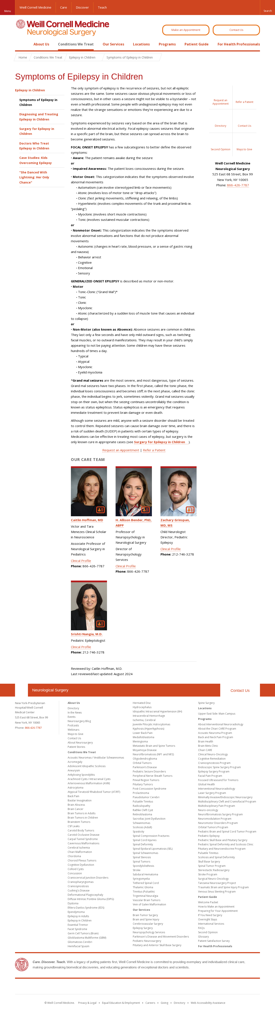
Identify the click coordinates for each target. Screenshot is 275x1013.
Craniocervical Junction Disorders (88, 877)
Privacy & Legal (87, 1003)
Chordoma (74, 856)
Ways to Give (75, 734)
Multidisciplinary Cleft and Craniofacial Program (227, 801)
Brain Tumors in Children (83, 817)
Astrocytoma (75, 787)
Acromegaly (75, 762)
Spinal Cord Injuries (144, 840)
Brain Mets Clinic (208, 746)
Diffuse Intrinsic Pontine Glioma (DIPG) (91, 899)
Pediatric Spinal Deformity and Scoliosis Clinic (225, 844)
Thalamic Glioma (143, 887)
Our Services (113, 44)
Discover (82, 7)
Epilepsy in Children (30, 90)
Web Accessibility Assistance (208, 1003)
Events (71, 717)
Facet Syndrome (77, 929)
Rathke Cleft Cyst (143, 810)
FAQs (201, 928)
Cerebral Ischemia (79, 847)
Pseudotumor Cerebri (146, 797)
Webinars (73, 730)
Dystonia (73, 903)
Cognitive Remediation (212, 758)
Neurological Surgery (50, 690)
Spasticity (138, 831)
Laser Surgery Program (212, 793)
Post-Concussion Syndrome (149, 788)
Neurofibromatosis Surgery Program (220, 814)
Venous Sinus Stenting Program (217, 891)
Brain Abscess (76, 805)
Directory (73, 708)
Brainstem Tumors (79, 822)
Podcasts (73, 725)
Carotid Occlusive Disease (83, 835)
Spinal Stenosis (142, 857)
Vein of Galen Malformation (149, 904)
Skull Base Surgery (209, 861)
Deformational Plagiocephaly (85, 895)
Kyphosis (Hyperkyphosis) (148, 728)
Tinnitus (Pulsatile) (143, 891)
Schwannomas (141, 823)
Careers (150, 1003)
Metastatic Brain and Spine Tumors (154, 746)
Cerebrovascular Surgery (148, 924)
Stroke (137, 870)
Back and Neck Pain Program (215, 737)
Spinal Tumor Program (212, 866)
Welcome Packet (208, 902)
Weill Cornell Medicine (35, 7)
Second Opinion (208, 932)
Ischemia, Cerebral (144, 720)
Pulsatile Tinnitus (143, 801)
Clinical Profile (81, 560)
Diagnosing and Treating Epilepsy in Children (38, 116)
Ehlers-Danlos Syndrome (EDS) (86, 907)
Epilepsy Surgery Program (213, 771)
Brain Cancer (75, 809)
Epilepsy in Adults (78, 916)
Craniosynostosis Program (214, 763)
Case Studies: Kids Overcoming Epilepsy (35, 160)
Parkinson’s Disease (145, 767)
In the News (75, 712)
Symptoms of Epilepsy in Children (38, 102)
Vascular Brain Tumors (146, 900)
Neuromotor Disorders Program (218, 823)
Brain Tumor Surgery (145, 915)
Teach (102, 7)
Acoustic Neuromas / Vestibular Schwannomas (96, 757)
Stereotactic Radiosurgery (213, 870)
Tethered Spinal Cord (146, 883)
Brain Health (205, 741)
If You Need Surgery (210, 915)
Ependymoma (76, 912)
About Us (41, 44)
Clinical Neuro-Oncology (213, 754)
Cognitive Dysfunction (81, 865)
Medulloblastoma (143, 737)
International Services (211, 924)
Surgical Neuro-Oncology (213, 879)
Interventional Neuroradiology (216, 788)
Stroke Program (207, 874)
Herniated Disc (142, 703)
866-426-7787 (238, 185)
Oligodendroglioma (145, 758)
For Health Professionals (239, 44)
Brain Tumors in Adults (81, 813)
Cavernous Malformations (83, 843)
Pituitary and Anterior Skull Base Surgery (157, 945)
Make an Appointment (185, 30)
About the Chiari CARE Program (217, 728)
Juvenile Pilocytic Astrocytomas (151, 724)
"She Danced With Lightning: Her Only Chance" (34, 177)
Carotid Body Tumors (81, 830)
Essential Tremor (78, 925)
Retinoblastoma (142, 814)
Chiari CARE (205, 750)
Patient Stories (76, 747)
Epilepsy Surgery (143, 928)
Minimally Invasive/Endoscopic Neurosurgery (225, 797)
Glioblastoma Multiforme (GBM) (87, 937)
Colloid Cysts (76, 869)
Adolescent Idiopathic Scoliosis (86, 766)
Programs (167, 44)
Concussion (75, 873)
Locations (141, 44)
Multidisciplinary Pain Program (216, 806)
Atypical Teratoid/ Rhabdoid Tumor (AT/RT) (94, 792)
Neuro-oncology (208, 810)
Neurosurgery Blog (79, 721)
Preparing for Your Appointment (218, 911)
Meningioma (140, 741)
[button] (267, 7)
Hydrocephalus (142, 707)
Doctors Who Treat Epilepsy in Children (34, 145)
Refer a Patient (154, 450)
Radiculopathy (141, 806)
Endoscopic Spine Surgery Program (219, 767)
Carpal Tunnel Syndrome (83, 839)
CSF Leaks (73, 826)
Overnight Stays (207, 919)
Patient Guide (197, 44)
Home (19, 44)
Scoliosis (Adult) (142, 827)
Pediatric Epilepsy (209, 836)
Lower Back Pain (143, 733)
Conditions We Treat (76, 44)
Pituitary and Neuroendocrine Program (222, 848)
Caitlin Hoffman (87, 520)
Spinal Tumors (141, 861)
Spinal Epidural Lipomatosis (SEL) (153, 848)
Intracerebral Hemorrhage (149, 716)
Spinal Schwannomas (145, 853)
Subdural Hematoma (145, 874)
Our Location (21, 690)
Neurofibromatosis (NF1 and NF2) (153, 754)
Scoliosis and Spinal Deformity (216, 857)
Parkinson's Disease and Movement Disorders (161, 936)
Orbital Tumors (142, 763)
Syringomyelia (141, 879)
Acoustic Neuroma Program (215, 733)
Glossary (203, 936)
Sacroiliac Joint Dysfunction (149, 818)
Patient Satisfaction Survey (214, 941)
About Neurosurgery (80, 742)
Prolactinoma (141, 793)
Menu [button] (7, 11)
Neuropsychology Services (149, 932)
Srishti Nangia (86, 634)
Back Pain (73, 796)
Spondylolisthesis (143, 866)
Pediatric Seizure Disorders (149, 771)
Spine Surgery (206, 703)
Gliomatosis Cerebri (80, 942)
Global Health (206, 784)
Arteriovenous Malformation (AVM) (89, 783)
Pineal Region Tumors (146, 780)
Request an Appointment (120, 450)
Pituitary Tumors (143, 784)
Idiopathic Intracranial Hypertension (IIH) (157, 711)
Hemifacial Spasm (78, 946)
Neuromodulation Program (214, 818)
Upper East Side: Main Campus (216, 713)
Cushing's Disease (79, 890)
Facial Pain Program (210, 776)
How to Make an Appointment (216, 906)
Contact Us (236, 30)
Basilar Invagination (80, 800)
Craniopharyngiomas (80, 882)
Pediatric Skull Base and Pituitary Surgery (222, 840)
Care (63, 7)
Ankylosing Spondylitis (81, 775)
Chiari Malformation (80, 852)
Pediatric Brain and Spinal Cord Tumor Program (227, 831)
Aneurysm (74, 770)
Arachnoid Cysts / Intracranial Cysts (89, 779)
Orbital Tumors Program (213, 827)
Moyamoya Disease (145, 750)
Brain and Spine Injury (146, 919)
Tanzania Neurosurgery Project (217, 883)
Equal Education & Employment (121, 1003)
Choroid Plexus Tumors (82, 860)
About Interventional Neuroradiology (220, 724)
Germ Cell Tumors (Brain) (83, 933)
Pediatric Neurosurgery (147, 941)
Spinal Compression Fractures (151, 836)
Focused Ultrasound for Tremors (218, 780)
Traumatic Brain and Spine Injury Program (223, 887)
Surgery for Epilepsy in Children (36, 131)
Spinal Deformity (143, 844)
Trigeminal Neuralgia (145, 896)
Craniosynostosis (78, 886)
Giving (164, 1003)
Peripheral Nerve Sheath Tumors (152, 776)
